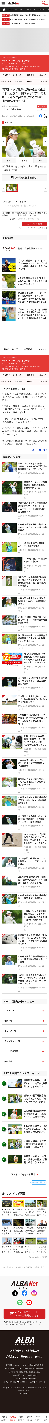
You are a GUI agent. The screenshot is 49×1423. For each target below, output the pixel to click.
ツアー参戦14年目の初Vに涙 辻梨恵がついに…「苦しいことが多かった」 (32, 861)
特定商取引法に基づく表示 (30, 1372)
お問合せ (23, 1382)
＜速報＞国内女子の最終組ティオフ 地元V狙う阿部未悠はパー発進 (32, 959)
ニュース (42, 75)
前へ (9, 160)
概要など (30, 81)
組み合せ (30, 75)
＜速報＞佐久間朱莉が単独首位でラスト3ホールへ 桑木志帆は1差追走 (32, 800)
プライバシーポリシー (12, 1368)
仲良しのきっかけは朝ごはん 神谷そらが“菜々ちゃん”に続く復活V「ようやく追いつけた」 (24, 396)
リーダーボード (18, 75)
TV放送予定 (42, 81)
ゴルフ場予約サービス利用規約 (24, 1375)
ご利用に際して (29, 1368)
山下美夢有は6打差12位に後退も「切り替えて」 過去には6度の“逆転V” (32, 681)
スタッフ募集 (28, 1365)
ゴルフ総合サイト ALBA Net (12, 1267)
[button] (24, 470)
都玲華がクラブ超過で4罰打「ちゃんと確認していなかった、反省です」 (31, 782)
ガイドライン (14, 1372)
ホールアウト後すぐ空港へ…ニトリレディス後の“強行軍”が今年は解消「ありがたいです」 (32, 466)
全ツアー (13, 9)
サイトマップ (40, 1382)
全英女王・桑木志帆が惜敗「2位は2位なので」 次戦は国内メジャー (32, 601)
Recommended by (35, 1257)
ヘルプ (31, 1382)
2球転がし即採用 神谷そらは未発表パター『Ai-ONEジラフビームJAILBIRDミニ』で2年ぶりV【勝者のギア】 (24, 409)
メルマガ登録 (43, 4)
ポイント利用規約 (10, 1382)
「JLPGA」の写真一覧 (34, 1267)
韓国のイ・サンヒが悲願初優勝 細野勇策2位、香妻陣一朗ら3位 (35, 485)
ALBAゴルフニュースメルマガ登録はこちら (27, 1314)
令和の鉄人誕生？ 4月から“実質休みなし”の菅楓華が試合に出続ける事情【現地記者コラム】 (35, 1132)
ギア (22, 9)
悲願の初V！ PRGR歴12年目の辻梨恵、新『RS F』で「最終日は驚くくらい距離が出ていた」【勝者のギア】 (35, 742)
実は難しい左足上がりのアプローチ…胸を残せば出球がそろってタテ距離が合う (32, 699)
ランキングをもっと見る (23, 1174)
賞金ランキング (11, 349)
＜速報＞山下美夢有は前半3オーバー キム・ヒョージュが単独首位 (32, 527)
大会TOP (6, 75)
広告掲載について (12, 1365)
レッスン (31, 9)
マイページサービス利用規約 (25, 1379)
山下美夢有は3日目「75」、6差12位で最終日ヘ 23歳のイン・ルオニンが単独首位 (32, 819)
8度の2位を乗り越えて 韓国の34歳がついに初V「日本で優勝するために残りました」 (32, 880)
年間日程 (28, 349)
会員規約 (39, 1368)
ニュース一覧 (39, 450)
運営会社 (39, 1365)
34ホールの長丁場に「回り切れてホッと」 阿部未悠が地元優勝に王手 (32, 620)
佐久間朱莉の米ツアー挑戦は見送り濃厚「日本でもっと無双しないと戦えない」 (32, 638)
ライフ (41, 9)
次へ (40, 160)
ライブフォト (6, 81)
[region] (24, 9)
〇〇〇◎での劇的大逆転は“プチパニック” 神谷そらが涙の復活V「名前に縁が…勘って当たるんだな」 (25, 431)
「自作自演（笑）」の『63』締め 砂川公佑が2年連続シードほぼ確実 (32, 763)
